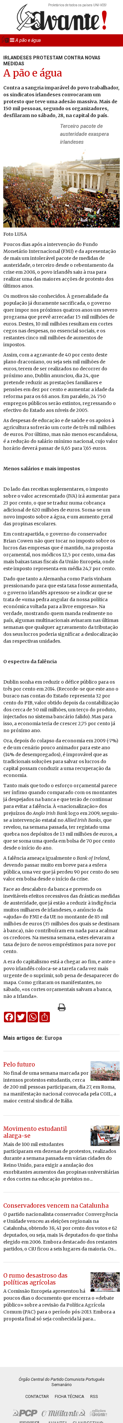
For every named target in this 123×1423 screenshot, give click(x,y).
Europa (53, 1038)
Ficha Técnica (69, 1396)
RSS (94, 1396)
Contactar (37, 1396)
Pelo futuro (19, 1064)
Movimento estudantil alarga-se (35, 1132)
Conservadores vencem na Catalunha (56, 1205)
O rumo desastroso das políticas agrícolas (35, 1279)
